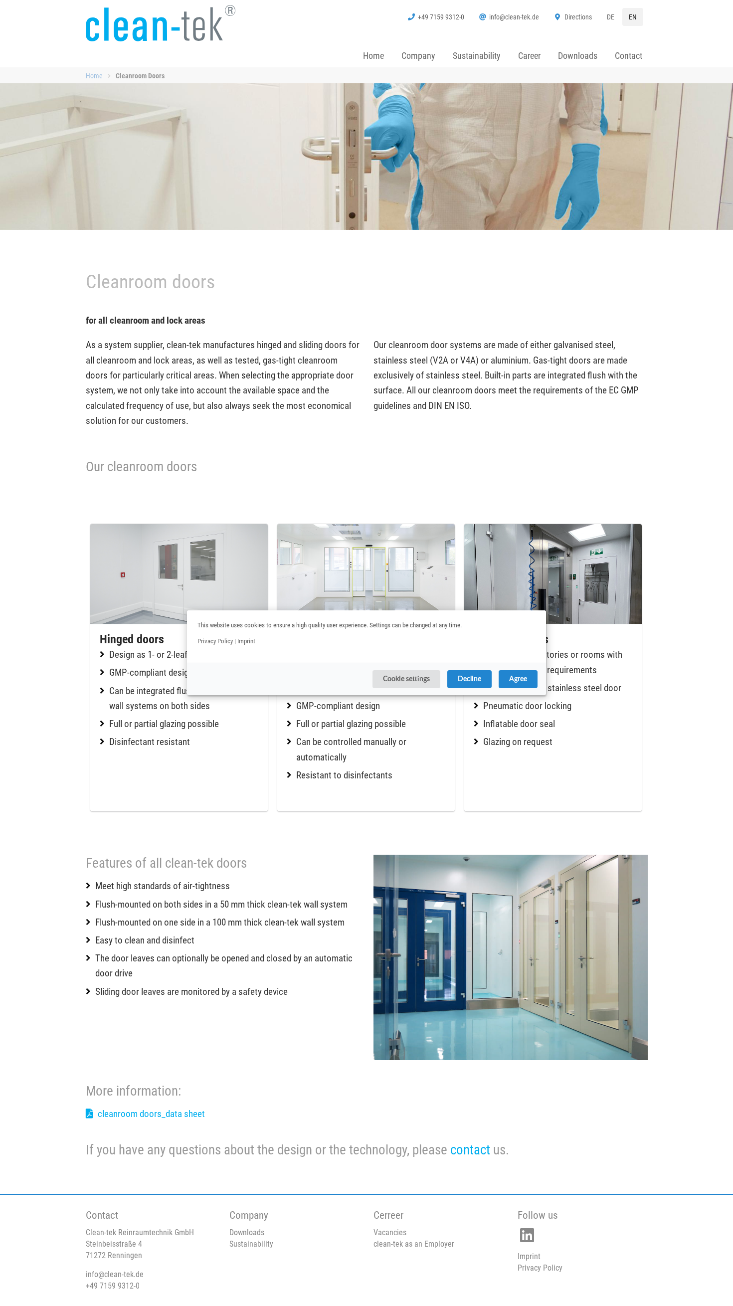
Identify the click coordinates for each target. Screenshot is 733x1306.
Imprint (246, 641)
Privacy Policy (215, 641)
